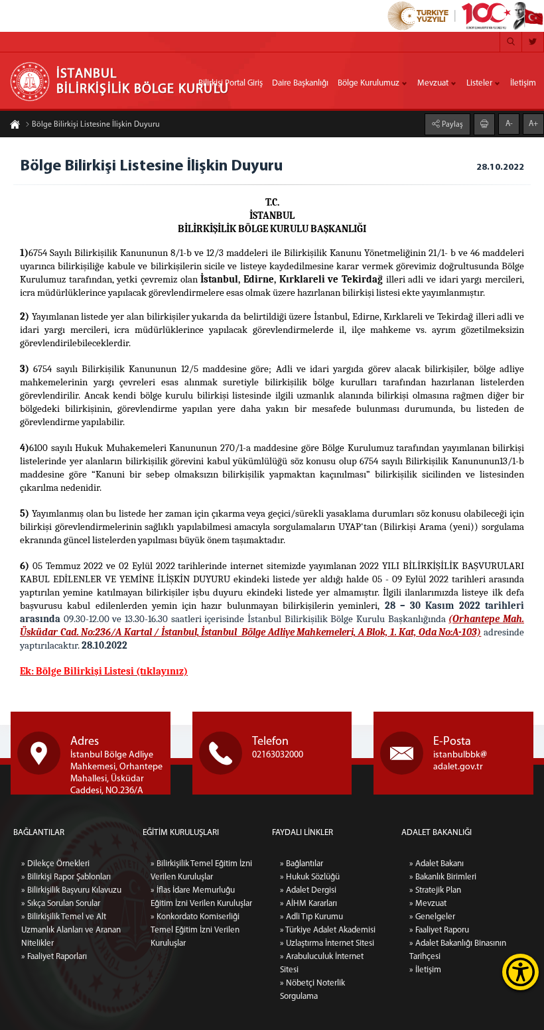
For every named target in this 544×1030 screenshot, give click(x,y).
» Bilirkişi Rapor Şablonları (66, 877)
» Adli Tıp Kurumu (311, 917)
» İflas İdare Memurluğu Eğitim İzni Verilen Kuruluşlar (201, 897)
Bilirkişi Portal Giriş (230, 83)
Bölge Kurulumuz (368, 83)
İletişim (523, 83)
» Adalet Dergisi (308, 890)
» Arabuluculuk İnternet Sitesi (322, 963)
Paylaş (451, 125)
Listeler (479, 83)
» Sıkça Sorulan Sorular (60, 903)
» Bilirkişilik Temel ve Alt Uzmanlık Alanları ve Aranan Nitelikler (71, 930)
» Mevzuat (427, 903)
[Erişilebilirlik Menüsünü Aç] (520, 972)
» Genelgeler (432, 917)
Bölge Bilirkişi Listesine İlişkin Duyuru (96, 125)
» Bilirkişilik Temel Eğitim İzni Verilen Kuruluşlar (201, 870)
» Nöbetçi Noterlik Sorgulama (312, 990)
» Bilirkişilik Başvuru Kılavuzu (71, 890)
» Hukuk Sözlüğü (310, 877)
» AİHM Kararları (308, 903)
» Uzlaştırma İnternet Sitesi (327, 943)
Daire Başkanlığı (300, 83)
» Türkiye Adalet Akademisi (327, 930)
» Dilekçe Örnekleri (55, 864)
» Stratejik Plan (435, 890)
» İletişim (425, 970)
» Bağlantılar (301, 864)
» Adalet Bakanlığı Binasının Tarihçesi (457, 950)
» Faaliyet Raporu (439, 930)
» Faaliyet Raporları (54, 956)
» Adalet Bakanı (436, 864)
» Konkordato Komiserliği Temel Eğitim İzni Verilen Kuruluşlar (195, 930)
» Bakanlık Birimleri (442, 877)
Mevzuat (432, 83)
